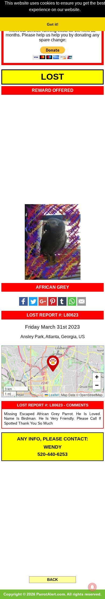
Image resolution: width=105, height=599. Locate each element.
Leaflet (53, 394)
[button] (53, 363)
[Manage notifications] (92, 587)
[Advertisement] (52, 147)
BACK (52, 579)
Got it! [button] (52, 24)
